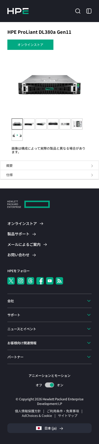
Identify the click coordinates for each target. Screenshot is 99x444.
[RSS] (59, 281)
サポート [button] (13, 314)
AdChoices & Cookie (37, 415)
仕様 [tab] (9, 174)
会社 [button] (10, 300)
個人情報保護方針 (28, 411)
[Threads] (30, 281)
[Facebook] (40, 281)
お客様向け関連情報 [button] (21, 342)
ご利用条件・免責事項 (63, 411)
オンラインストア (30, 44)
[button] (77, 11)
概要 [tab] (9, 165)
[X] (11, 281)
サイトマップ (67, 415)
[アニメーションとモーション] (49, 384)
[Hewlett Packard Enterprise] (18, 11)
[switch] (49, 385)
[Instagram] (20, 281)
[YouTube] (49, 281)
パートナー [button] (15, 356)
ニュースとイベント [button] (21, 328)
